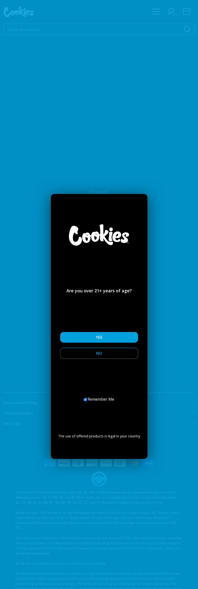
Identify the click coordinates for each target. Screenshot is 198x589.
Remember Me (101, 399)
